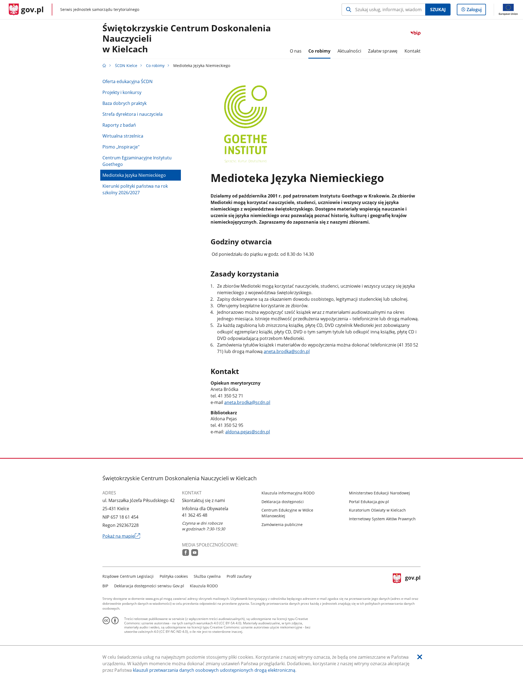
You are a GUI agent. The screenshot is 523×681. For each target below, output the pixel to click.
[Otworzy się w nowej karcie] (185, 552)
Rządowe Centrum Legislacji (128, 576)
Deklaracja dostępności (283, 501)
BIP (105, 585)
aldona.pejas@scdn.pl (247, 432)
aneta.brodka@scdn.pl (287, 351)
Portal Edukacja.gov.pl (369, 501)
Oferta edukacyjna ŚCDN (127, 81)
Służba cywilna (207, 576)
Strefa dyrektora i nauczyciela (132, 114)
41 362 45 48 (194, 515)
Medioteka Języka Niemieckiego (134, 175)
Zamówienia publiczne (282, 524)
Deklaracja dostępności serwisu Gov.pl (149, 585)
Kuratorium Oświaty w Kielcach (377, 510)
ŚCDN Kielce (126, 65)
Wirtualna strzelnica (122, 136)
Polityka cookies (174, 576)
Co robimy (155, 65)
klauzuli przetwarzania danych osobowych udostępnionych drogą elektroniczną (214, 670)
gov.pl (413, 580)
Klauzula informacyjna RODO (288, 492)
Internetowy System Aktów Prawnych (382, 518)
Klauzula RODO (204, 585)
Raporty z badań (119, 125)
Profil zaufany (239, 576)
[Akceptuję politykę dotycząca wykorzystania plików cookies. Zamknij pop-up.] (420, 657)
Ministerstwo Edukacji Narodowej (379, 492)
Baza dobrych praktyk (124, 103)
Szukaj (438, 10)
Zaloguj (476, 10)
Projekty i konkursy (121, 92)
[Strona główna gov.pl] (104, 65)
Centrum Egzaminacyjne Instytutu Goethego (137, 161)
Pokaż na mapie (121, 536)
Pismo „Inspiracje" (120, 147)
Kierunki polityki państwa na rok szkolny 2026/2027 (135, 189)
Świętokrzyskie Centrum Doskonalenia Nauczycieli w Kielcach (186, 39)
